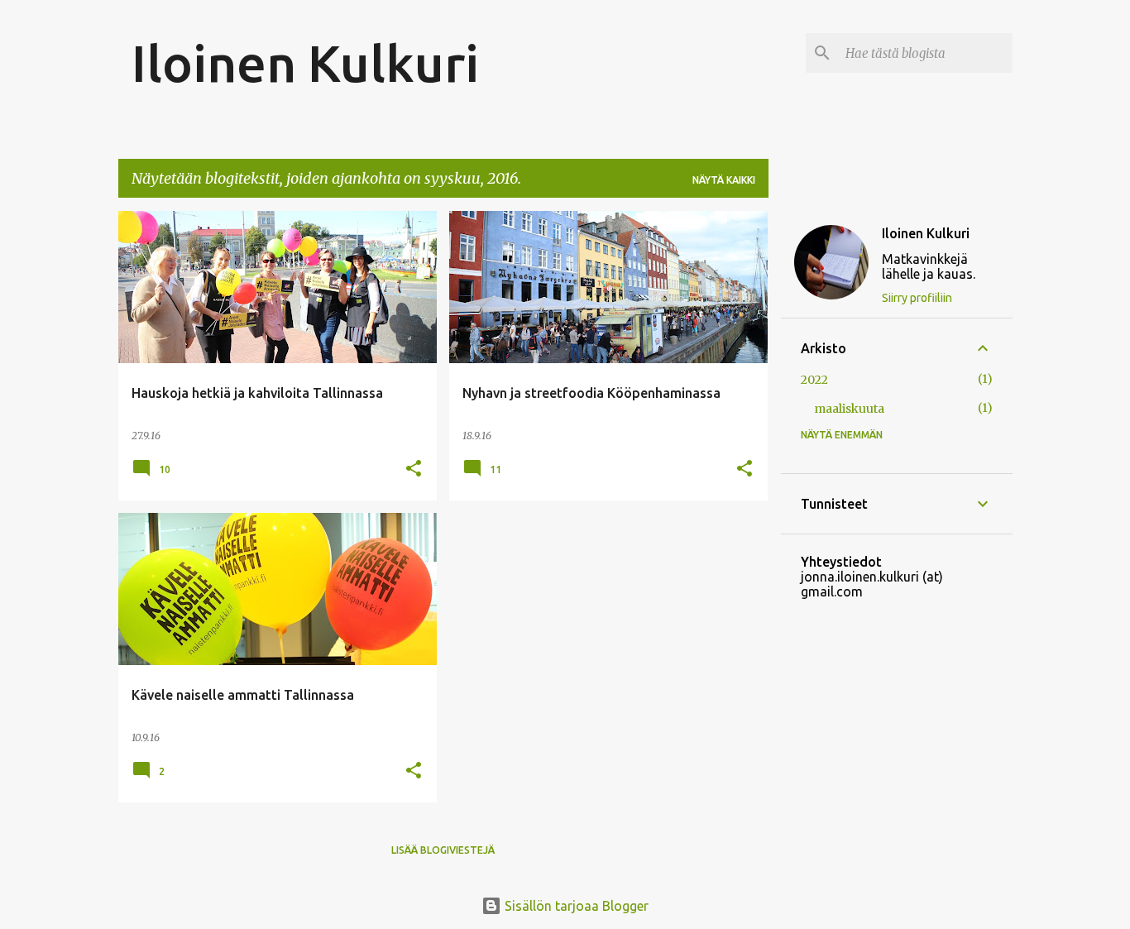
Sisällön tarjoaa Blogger (575, 905)
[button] (414, 469)
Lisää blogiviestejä (443, 850)
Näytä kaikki (723, 180)
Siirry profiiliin (917, 297)
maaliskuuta (849, 408)
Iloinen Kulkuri (305, 63)
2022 (814, 379)
